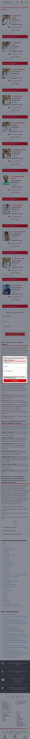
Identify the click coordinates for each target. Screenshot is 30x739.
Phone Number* (8, 371)
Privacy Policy (12, 378)
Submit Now (15, 380)
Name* (6, 366)
